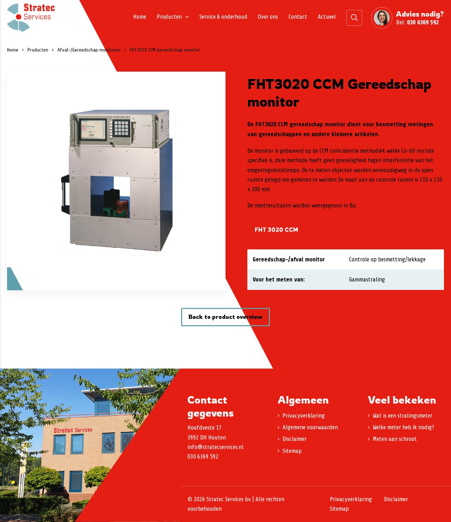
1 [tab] (116, 277)
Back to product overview (225, 316)
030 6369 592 (423, 22)
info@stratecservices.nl (215, 447)
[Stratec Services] (31, 18)
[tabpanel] (116, 180)
